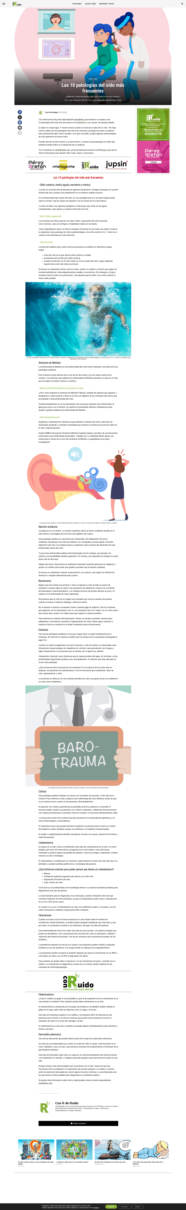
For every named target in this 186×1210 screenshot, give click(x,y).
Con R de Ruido (51, 112)
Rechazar (124, 1207)
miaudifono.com (81, 119)
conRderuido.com (62, 150)
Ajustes (137, 1207)
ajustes (96, 1207)
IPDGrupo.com (104, 150)
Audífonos (43, 422)
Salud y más (90, 4)
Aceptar (111, 1207)
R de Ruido (77, 4)
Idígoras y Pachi (106, 4)
